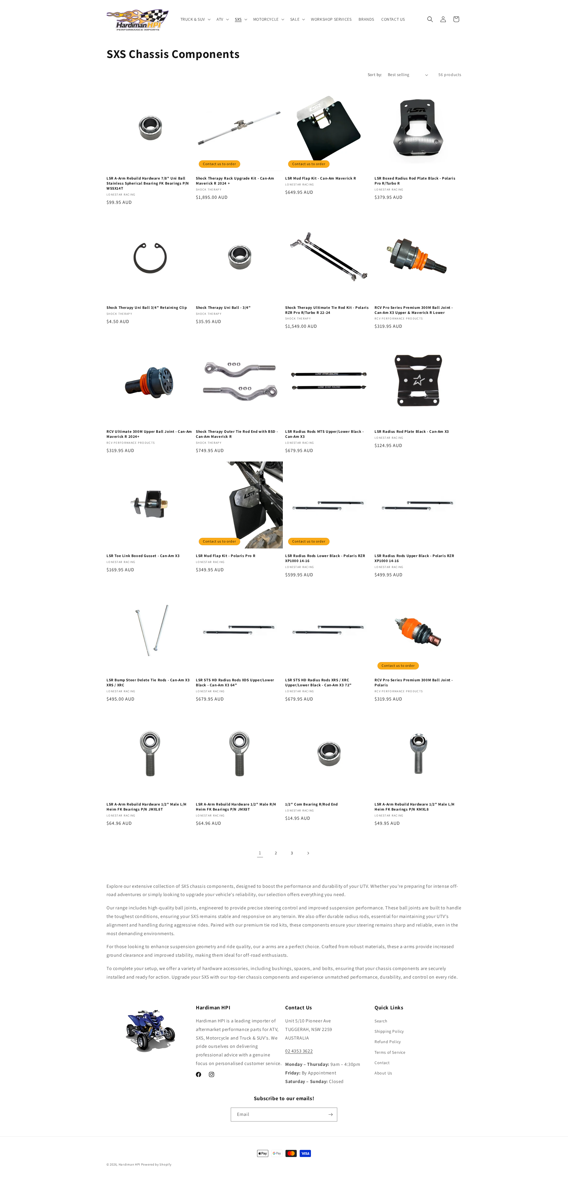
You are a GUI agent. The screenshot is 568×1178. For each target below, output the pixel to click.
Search (381, 1021)
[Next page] (307, 853)
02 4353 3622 (299, 1051)
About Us (383, 1073)
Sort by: (375, 74)
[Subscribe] (330, 1114)
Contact (382, 1062)
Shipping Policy (389, 1031)
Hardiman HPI (129, 1164)
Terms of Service (390, 1052)
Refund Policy (388, 1041)
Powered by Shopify (156, 1164)
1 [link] (260, 853)
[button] (195, 19)
